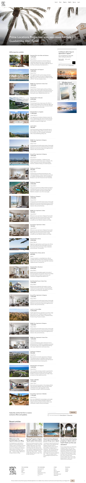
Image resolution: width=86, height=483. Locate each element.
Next (28, 66)
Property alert (56, 475)
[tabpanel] (19, 61)
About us (55, 470)
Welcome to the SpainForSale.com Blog (16, 440)
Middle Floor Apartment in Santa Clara (38, 83)
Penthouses (39, 471)
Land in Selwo (33, 126)
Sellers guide (67, 59)
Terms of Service (63, 415)
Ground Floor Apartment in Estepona (38, 154)
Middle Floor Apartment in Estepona (38, 140)
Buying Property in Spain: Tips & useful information (34, 440)
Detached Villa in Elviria (35, 238)
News (60, 2)
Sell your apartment (57, 471)
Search (56, 2)
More (22, 474)
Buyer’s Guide (56, 472)
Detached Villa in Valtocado (36, 97)
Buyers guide (61, 59)
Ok (72, 480)
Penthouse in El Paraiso (35, 168)
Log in (78, 2)
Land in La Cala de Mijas (35, 309)
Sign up (74, 2)
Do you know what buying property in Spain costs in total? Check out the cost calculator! (68, 441)
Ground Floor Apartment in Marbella (38, 393)
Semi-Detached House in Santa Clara (38, 281)
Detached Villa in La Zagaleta (36, 111)
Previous (10, 66)
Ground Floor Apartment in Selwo (37, 224)
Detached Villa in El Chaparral (37, 69)
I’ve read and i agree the (67, 65)
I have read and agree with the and (61, 415)
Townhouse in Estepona (35, 351)
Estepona (22, 470)
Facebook (66, 470)
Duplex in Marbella (34, 379)
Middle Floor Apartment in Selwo (37, 210)
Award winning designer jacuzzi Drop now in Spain (51, 440)
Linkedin (66, 471)
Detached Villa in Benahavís (36, 267)
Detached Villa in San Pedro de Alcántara (39, 55)
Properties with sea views (42, 472)
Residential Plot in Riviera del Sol (37, 252)
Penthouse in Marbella (35, 182)
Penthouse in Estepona (35, 196)
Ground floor (40, 470)
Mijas (22, 471)
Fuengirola (23, 472)
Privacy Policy (71, 65)
